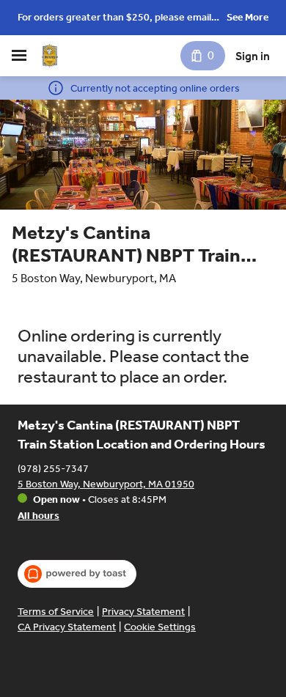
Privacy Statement (143, 611)
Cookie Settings (160, 627)
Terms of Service (56, 611)
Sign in (252, 56)
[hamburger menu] (19, 55)
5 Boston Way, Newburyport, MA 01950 (106, 484)
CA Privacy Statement (67, 627)
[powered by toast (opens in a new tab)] (77, 574)
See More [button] (247, 17)
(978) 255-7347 (53, 468)
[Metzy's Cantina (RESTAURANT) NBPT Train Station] (50, 55)
